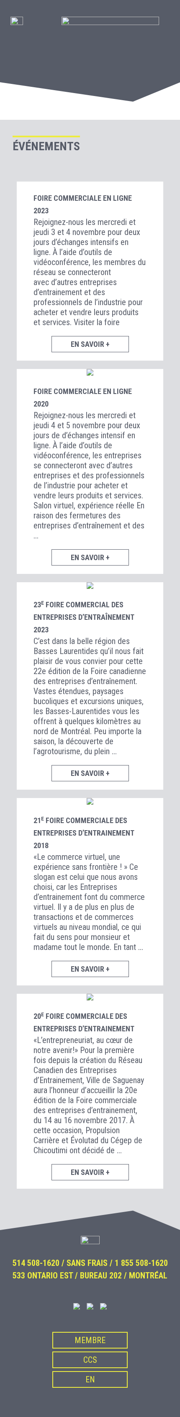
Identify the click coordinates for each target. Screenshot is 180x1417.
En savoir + (90, 344)
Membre (90, 1340)
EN (90, 1379)
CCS (90, 1360)
